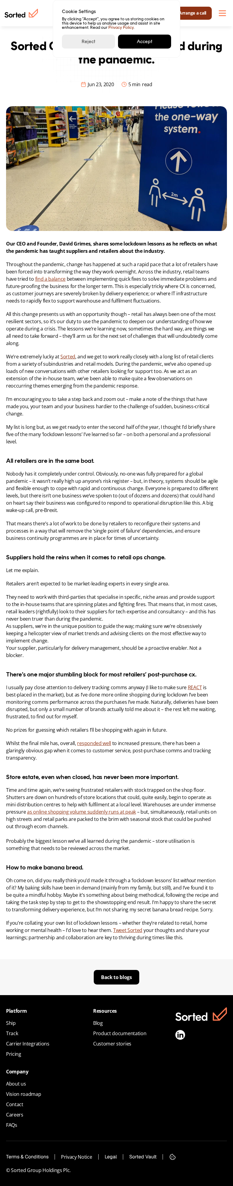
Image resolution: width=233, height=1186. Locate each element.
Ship (11, 1023)
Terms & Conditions (27, 1157)
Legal (111, 1157)
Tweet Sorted (127, 930)
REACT (195, 687)
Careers (14, 1114)
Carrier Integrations (27, 1043)
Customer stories (112, 1043)
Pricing (13, 1054)
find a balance (50, 279)
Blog (98, 1023)
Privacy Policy (120, 27)
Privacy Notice (76, 1157)
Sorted (67, 356)
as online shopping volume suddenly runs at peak (81, 811)
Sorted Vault (143, 1157)
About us (16, 1083)
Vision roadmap (23, 1094)
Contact (14, 1104)
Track (12, 1033)
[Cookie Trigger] (172, 1157)
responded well (94, 743)
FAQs (11, 1125)
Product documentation (119, 1033)
